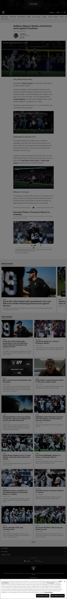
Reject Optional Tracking (57, 595)
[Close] (64, 581)
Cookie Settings (49, 592)
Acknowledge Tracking (42, 595)
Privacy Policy (50, 583)
